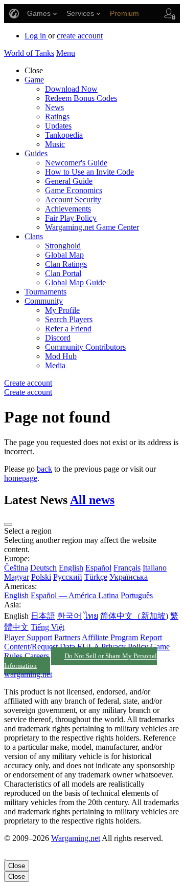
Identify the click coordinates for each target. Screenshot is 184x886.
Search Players (69, 319)
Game (34, 79)
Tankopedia (64, 135)
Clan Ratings (66, 264)
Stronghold (63, 245)
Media (55, 365)
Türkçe (95, 577)
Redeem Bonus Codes (81, 98)
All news (92, 500)
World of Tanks (29, 53)
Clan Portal (63, 273)
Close (16, 866)
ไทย (91, 615)
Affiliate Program (110, 637)
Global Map (64, 254)
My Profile (62, 310)
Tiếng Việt (47, 627)
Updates (58, 125)
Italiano (155, 567)
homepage (20, 478)
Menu (65, 53)
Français (127, 567)
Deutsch (43, 567)
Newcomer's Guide (76, 162)
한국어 (69, 615)
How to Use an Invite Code (89, 171)
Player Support (28, 637)
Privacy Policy (124, 646)
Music (55, 144)
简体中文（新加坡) (134, 615)
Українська (128, 577)
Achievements (68, 208)
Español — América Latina (75, 595)
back (44, 469)
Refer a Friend (68, 328)
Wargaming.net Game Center (92, 227)
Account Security (73, 199)
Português (137, 595)
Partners (67, 637)
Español (98, 567)
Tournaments (45, 291)
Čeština (16, 567)
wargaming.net (28, 674)
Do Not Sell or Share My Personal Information (80, 661)
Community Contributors (85, 347)
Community (44, 301)
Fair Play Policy (71, 218)
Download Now (71, 89)
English (71, 567)
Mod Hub (61, 356)
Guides (36, 153)
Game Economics (73, 190)
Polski (41, 577)
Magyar (16, 577)
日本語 (43, 615)
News (54, 107)
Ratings (57, 116)
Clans (34, 236)
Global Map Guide (75, 282)
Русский (67, 577)
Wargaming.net (75, 838)
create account (80, 35)
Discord (58, 337)
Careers (37, 655)
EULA (88, 646)
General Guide (69, 181)
